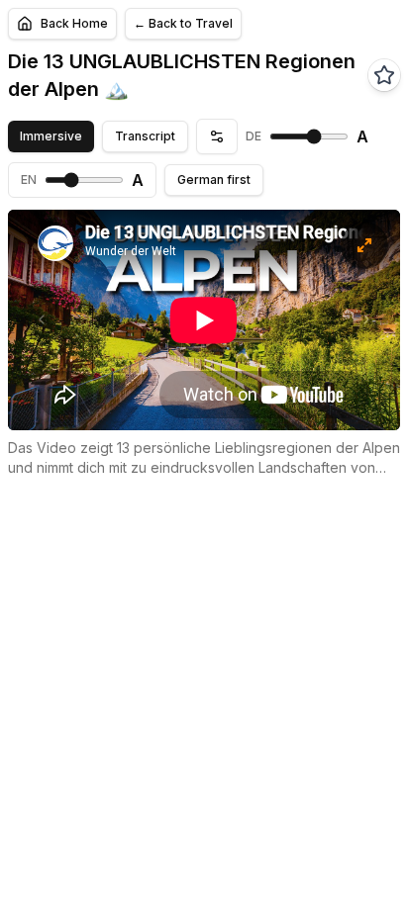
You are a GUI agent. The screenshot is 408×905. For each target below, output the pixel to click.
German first (214, 179)
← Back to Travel (183, 23)
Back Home (74, 23)
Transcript (145, 136)
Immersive (51, 136)
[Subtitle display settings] (217, 136)
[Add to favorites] (384, 75)
